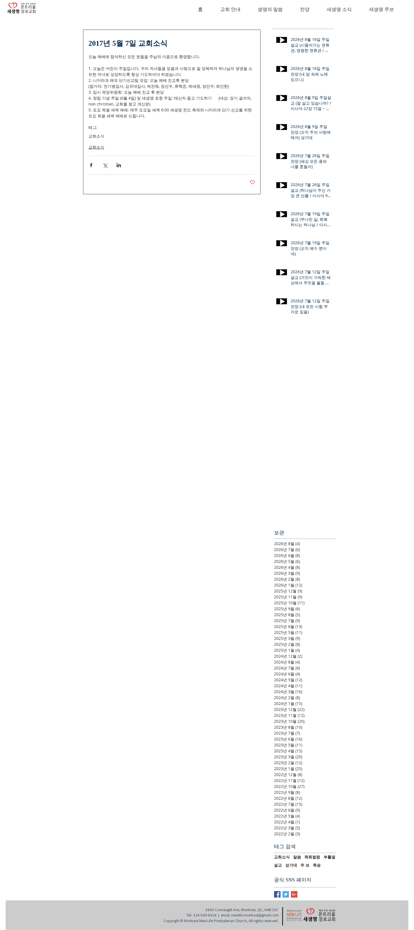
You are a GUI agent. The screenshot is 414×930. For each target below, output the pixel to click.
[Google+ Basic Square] (294, 894)
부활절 (329, 857)
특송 (317, 865)
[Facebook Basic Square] (277, 894)
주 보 (305, 865)
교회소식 (96, 136)
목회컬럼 (312, 857)
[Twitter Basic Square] (285, 894)
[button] (230, 10)
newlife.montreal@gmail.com (255, 915)
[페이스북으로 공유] (91, 165)
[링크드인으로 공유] (118, 165)
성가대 (291, 865)
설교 (278, 865)
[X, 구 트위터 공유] (105, 165)
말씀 (297, 857)
